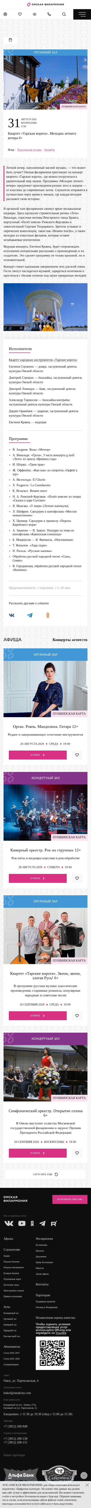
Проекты (40, 1251)
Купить (35, 755)
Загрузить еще (43, 1174)
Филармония (44, 1238)
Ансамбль (49, 150)
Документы (41, 1256)
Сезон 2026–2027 (12, 1353)
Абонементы (12, 1346)
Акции (6, 1256)
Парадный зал (10, 1330)
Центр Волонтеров (44, 1262)
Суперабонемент (11, 1364)
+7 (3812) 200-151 (15, 1442)
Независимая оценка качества (55, 1317)
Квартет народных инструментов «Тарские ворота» (43, 360)
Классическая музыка (29, 150)
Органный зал (10, 1319)
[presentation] (83, 1475)
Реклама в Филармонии (46, 1307)
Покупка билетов (11, 1261)
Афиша (8, 1238)
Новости (40, 1268)
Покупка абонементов (14, 1267)
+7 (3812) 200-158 (15, 1438)
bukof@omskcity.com (17, 1393)
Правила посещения (13, 1296)
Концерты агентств (70, 639)
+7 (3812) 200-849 (15, 1426)
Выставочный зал (12, 1336)
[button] (40, 326)
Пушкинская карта (12, 1279)
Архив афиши (42, 1274)
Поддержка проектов (45, 1301)
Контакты (42, 1284)
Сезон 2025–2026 (12, 1358)
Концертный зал (11, 1313)
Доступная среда (11, 1285)
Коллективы (41, 1245)
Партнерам (43, 1295)
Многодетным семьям (14, 1290)
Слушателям (12, 1249)
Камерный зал (10, 1324)
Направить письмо (70, 1199)
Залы (7, 1307)
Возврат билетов (11, 1273)
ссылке (61, 1333)
